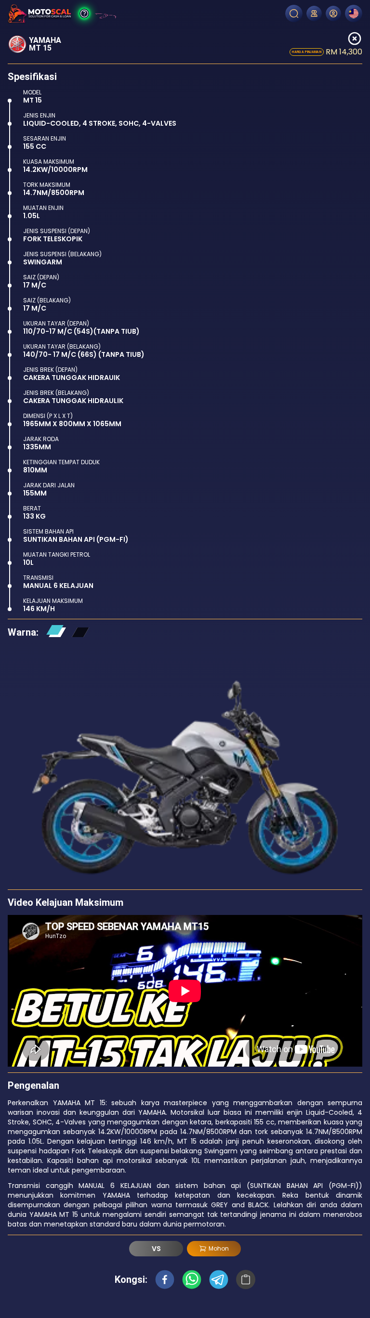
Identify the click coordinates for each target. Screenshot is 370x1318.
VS (156, 1248)
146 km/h (39, 608)
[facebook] (164, 1279)
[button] (56, 632)
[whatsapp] (191, 1279)
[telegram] (218, 1279)
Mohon (219, 1248)
